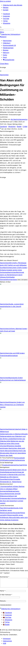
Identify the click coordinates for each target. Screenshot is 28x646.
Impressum (7, 638)
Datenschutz (7, 641)
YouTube (6, 18)
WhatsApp (6, 23)
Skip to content (5, 1)
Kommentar (4, 577)
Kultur (5, 55)
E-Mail (25, 126)
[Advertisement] (14, 194)
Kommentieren (12, 279)
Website (3, 601)
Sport (5, 57)
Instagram (6, 16)
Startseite (3, 279)
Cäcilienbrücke (19, 460)
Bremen (5, 50)
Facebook (6, 14)
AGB (4, 643)
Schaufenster (9, 60)
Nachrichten (7, 40)
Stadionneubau (9, 460)
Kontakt (5, 10)
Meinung (6, 52)
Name (2, 591)
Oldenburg (6, 43)
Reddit (19, 126)
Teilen (19, 279)
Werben (5, 7)
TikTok (5, 21)
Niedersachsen (8, 48)
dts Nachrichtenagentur (19, 119)
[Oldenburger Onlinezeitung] (10, 609)
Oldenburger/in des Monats (12, 5)
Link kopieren (24, 279)
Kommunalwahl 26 (9, 45)
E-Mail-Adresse (6, 595)
